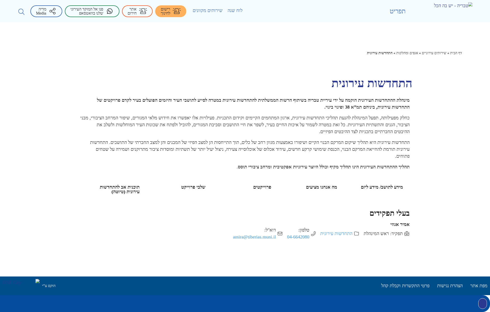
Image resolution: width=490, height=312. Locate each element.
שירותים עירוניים (434, 53)
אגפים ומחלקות (407, 53)
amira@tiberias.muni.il (254, 236)
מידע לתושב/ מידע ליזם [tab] (382, 187)
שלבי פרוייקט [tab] (193, 187)
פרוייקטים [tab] (262, 187)
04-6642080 (298, 236)
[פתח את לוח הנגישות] (482, 303)
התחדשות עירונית (336, 233)
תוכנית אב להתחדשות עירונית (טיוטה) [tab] (120, 189)
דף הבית (456, 53)
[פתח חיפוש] (21, 12)
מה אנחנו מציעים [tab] (321, 187)
